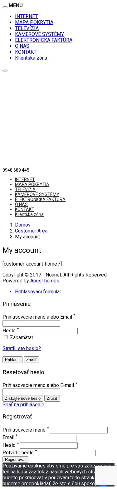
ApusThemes (44, 281)
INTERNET (26, 16)
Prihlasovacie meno (24, 430)
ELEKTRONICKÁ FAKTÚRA (43, 40)
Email (8, 438)
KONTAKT (26, 52)
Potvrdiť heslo (18, 453)
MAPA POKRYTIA (34, 22)
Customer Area (31, 231)
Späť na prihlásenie (23, 405)
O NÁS (22, 46)
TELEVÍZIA (27, 28)
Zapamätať (21, 337)
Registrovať (15, 459)
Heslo (9, 331)
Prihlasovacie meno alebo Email (37, 317)
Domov (23, 225)
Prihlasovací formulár (38, 292)
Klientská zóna (31, 58)
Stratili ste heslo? (21, 348)
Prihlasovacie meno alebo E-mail (38, 386)
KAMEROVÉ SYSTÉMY (39, 34)
